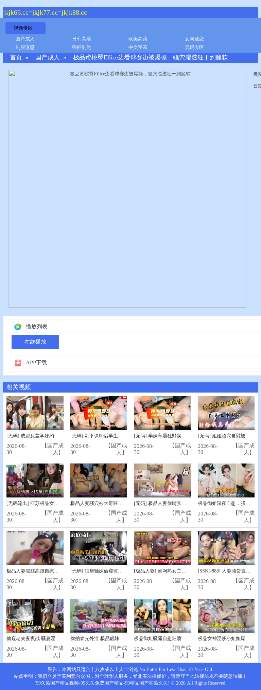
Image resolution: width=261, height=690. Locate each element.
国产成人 (25, 38)
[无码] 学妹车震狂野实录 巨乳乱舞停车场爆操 (182, 435)
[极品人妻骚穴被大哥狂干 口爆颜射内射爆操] (98, 481)
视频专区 (23, 28)
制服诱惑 (25, 47)
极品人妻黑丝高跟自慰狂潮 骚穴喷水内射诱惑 (54, 571)
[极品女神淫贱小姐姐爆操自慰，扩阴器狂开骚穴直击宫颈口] (226, 616)
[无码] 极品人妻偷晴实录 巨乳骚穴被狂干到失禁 (184, 503)
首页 (16, 57)
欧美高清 (137, 38)
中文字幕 (137, 47)
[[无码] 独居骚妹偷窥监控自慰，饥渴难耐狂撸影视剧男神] (98, 548)
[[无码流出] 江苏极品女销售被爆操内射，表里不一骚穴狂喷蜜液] (35, 481)
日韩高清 (81, 38)
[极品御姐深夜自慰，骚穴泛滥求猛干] (226, 481)
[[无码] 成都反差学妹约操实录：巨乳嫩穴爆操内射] (35, 413)
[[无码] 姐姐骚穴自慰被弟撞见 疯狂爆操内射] (226, 413)
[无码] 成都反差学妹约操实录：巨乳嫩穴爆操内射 (58, 435)
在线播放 (35, 342)
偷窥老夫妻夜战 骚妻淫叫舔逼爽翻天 (45, 638)
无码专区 (194, 47)
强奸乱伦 (81, 47)
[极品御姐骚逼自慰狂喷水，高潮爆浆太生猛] (162, 616)
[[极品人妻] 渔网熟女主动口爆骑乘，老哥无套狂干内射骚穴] (162, 548)
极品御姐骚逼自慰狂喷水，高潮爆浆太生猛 (179, 638)
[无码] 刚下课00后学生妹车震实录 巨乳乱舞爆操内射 (125, 435)
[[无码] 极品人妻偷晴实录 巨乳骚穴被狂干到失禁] (162, 481)
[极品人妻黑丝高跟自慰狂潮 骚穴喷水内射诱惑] (35, 548)
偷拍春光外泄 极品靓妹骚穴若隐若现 (109, 638)
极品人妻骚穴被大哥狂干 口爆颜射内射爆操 (116, 503)
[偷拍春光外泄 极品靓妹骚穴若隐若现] (98, 616)
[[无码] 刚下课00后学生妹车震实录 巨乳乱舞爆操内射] (98, 413)
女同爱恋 (194, 38)
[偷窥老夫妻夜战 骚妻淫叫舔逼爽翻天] (35, 616)
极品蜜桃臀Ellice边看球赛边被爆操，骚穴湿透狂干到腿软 (150, 57)
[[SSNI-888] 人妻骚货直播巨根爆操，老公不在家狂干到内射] (226, 548)
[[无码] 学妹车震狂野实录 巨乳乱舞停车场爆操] (162, 413)
